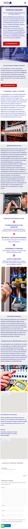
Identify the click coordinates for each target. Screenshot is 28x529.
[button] (25, 2)
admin (5, 468)
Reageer (25, 475)
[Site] (12, 515)
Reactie (3, 487)
